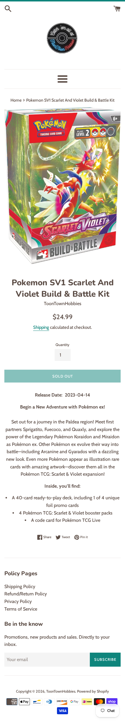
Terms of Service (20, 609)
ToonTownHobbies (60, 691)
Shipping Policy (19, 586)
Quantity (62, 345)
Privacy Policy (18, 601)
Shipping (41, 327)
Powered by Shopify (93, 691)
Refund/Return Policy (25, 594)
